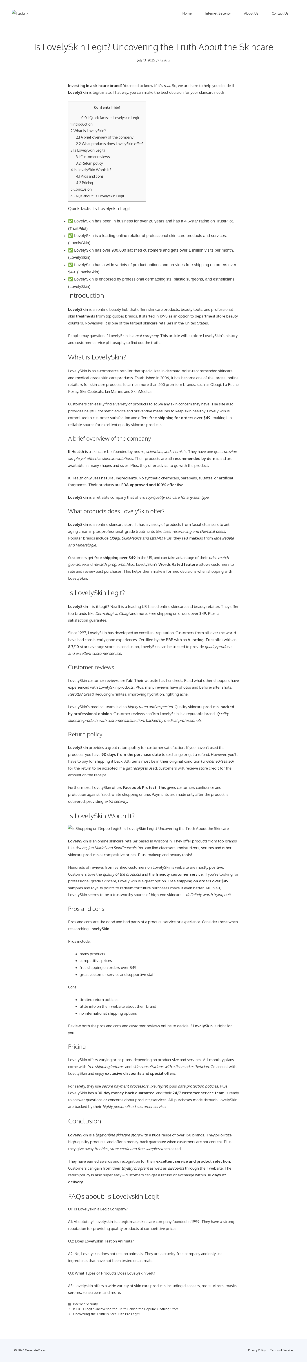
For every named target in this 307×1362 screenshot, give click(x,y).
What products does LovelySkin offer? (109, 143)
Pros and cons (90, 176)
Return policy (89, 163)
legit (103, 606)
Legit (104, 1209)
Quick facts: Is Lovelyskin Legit (110, 117)
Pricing (84, 182)
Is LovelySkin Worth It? (91, 169)
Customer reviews (93, 156)
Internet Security (218, 13)
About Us (251, 13)
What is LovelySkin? (88, 130)
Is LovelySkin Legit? (88, 150)
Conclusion (81, 189)
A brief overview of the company (104, 137)
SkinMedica (141, 391)
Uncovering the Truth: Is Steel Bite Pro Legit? (106, 1314)
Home (187, 13)
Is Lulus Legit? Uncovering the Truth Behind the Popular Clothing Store (126, 1309)
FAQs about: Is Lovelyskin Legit (97, 196)
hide (116, 107)
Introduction (82, 124)
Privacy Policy (257, 1350)
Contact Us (280, 13)
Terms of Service (281, 1350)
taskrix (165, 60)
